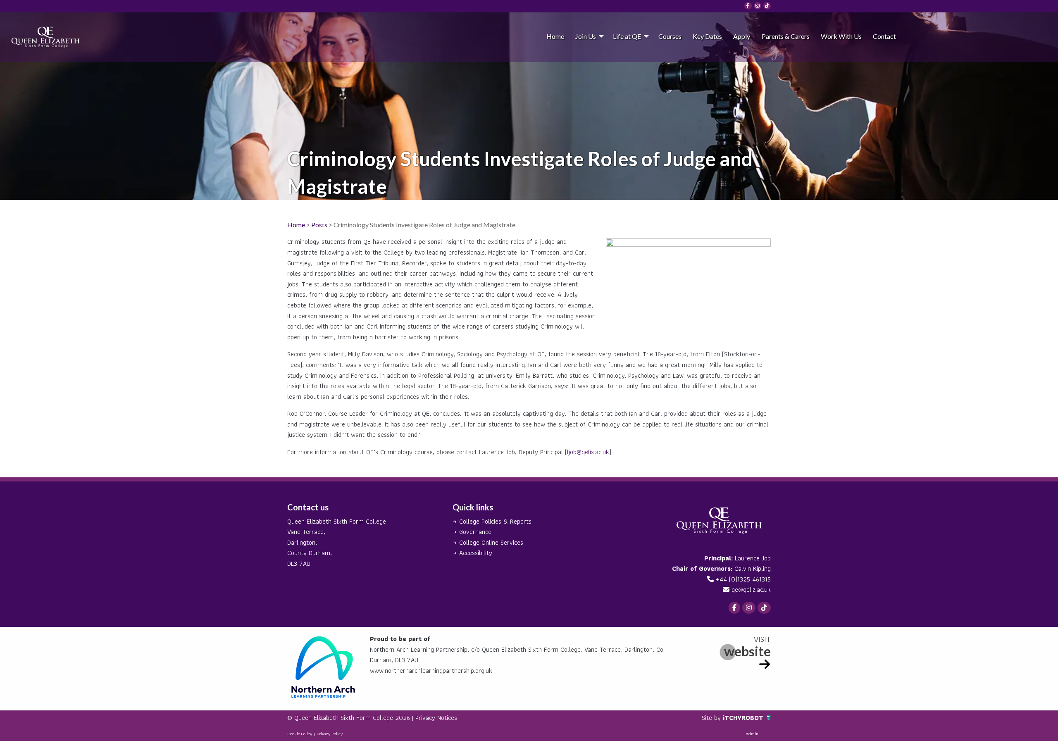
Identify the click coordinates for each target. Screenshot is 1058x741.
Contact (884, 36)
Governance (475, 532)
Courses (670, 36)
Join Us (585, 36)
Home (555, 36)
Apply (741, 36)
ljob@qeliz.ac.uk (588, 452)
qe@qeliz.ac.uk (751, 589)
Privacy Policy (330, 733)
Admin (752, 733)
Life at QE (627, 36)
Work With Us (841, 36)
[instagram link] (757, 6)
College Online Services (491, 542)
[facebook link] (748, 6)
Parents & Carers (786, 36)
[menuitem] (555, 36)
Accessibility (475, 553)
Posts (319, 225)
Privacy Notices (436, 717)
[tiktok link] (767, 6)
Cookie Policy (299, 733)
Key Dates (707, 36)
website (747, 651)
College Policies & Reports (495, 521)
